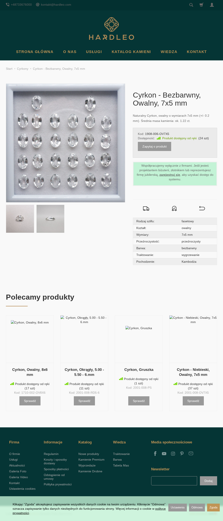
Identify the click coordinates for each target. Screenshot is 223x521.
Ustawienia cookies (22, 488)
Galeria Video (18, 477)
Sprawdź (30, 401)
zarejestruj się (169, 174)
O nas (70, 52)
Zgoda (213, 507)
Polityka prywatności (58, 484)
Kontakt (197, 52)
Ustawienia (177, 507)
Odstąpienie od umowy (54, 476)
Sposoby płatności (56, 469)
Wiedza (169, 52)
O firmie (14, 454)
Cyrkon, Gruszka (138, 370)
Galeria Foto (17, 471)
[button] (20, 219)
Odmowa (197, 507)
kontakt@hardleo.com (55, 4)
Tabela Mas (121, 465)
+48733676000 (21, 4)
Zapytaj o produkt (154, 146)
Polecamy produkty (40, 297)
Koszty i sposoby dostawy (55, 461)
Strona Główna (35, 52)
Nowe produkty (88, 454)
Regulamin (51, 454)
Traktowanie (121, 454)
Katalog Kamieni (131, 52)
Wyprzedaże (87, 465)
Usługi (94, 52)
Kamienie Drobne (90, 471)
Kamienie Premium (91, 459)
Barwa (117, 459)
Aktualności (17, 465)
